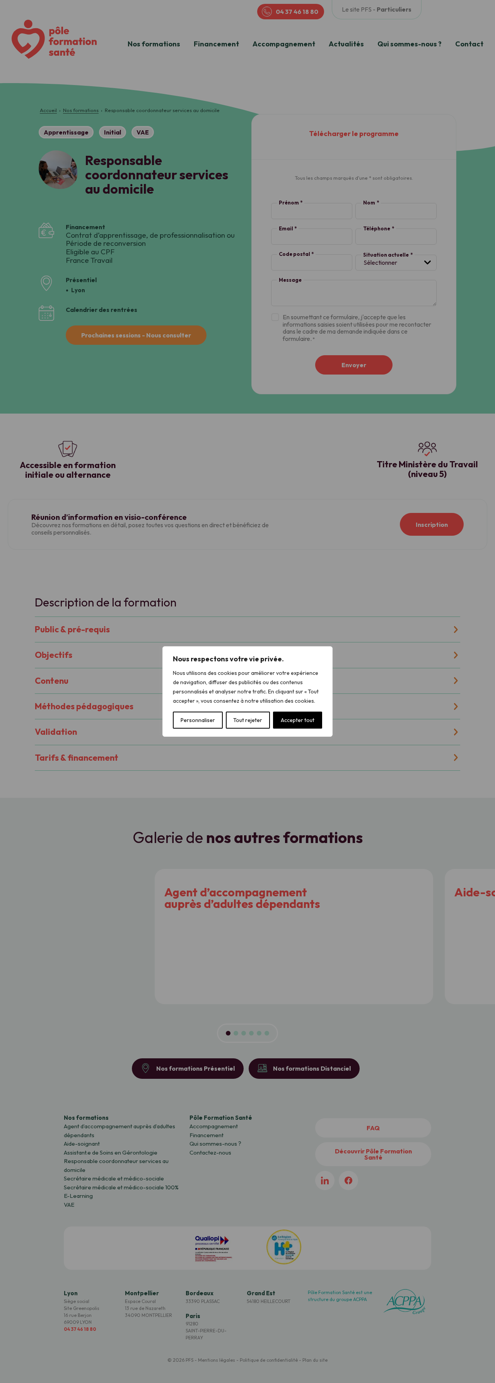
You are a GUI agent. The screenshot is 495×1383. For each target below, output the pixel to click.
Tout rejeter (247, 720)
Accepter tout (297, 720)
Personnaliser (198, 720)
